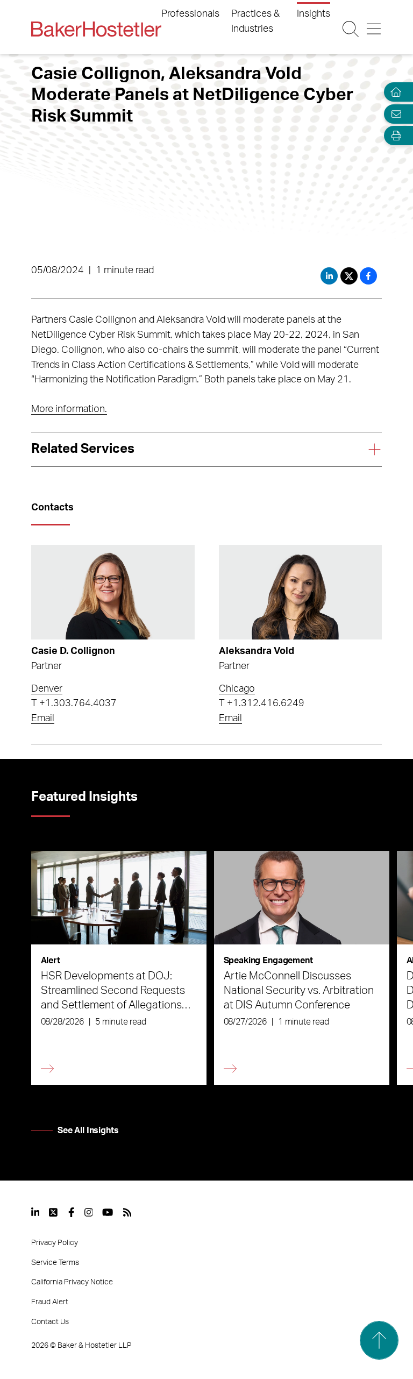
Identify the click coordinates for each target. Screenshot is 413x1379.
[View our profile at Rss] (127, 1212)
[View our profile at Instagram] (88, 1212)
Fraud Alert (49, 1302)
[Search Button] (351, 29)
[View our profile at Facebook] (71, 1212)
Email (42, 718)
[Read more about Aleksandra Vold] (300, 592)
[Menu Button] (374, 29)
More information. (69, 409)
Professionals (190, 14)
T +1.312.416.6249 (261, 703)
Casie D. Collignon (73, 651)
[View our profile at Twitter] (54, 1212)
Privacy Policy (54, 1243)
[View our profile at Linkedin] (35, 1212)
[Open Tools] (393, 136)
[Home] (393, 92)
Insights (313, 14)
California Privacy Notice (72, 1282)
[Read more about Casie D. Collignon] (113, 592)
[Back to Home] (96, 29)
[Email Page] (393, 114)
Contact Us (50, 1322)
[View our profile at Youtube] (107, 1212)
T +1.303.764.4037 (74, 703)
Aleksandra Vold (256, 651)
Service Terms (55, 1263)
